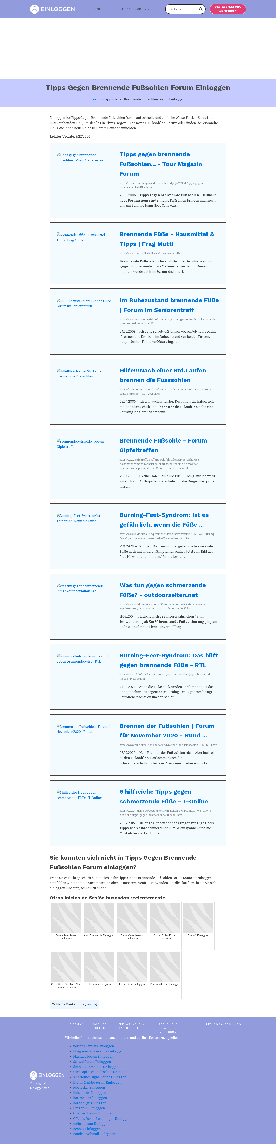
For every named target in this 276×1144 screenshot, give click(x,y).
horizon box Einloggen (90, 1098)
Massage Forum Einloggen (93, 1056)
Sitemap (76, 1024)
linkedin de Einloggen (89, 1093)
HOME (96, 8)
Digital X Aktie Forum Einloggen (97, 1082)
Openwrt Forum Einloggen (93, 1113)
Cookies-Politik (101, 1026)
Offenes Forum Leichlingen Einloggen (102, 1119)
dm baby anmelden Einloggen (96, 1067)
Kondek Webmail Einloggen (94, 1134)
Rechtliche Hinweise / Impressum (168, 1028)
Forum (96, 99)
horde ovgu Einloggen (89, 1103)
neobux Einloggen (87, 1129)
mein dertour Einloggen (91, 1124)
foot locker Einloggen (89, 1087)
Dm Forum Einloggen (89, 1108)
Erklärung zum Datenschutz (131, 1026)
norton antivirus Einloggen (93, 1046)
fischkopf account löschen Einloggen (101, 1072)
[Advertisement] (138, 48)
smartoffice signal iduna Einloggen (99, 1077)
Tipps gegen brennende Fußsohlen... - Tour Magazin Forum (161, 164)
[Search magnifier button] (201, 9)
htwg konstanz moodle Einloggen (98, 1051)
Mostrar (91, 1004)
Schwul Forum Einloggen (92, 1062)
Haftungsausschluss (222, 1024)
